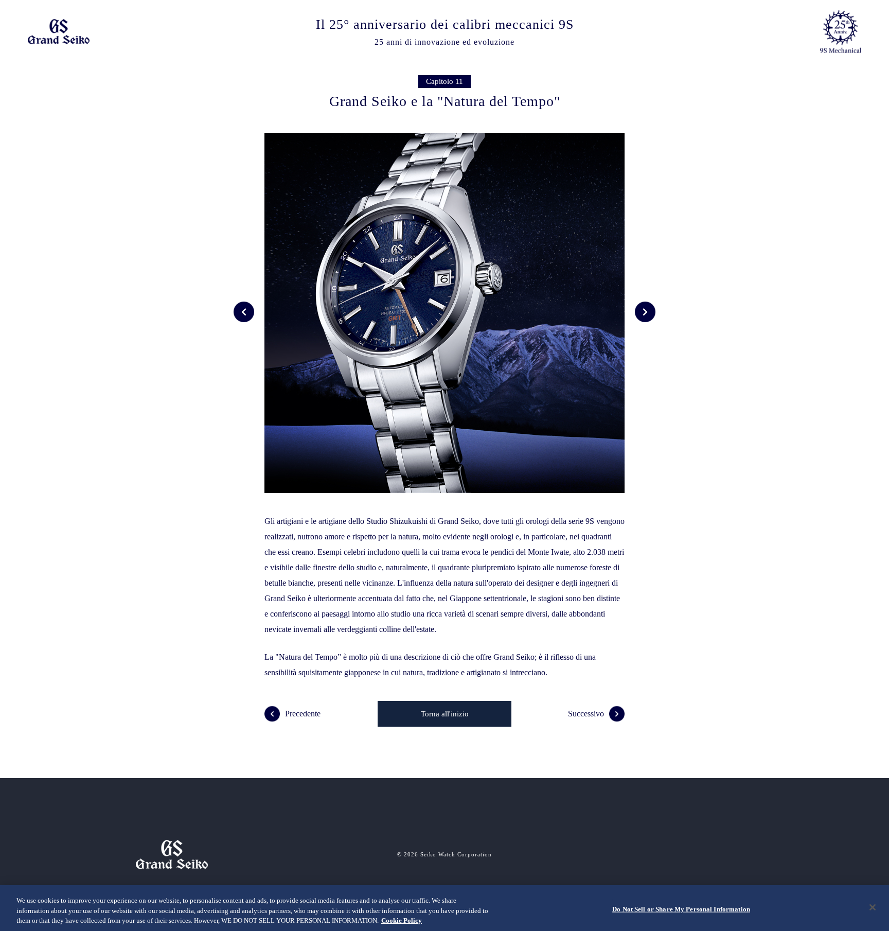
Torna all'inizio (445, 714)
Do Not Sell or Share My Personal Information (681, 908)
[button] (244, 312)
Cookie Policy (401, 920)
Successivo (586, 713)
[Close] (872, 907)
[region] (444, 908)
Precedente (303, 713)
